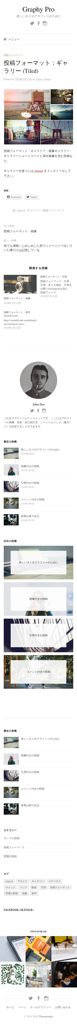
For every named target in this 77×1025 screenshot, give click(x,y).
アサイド (22, 881)
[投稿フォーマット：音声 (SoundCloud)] (22, 320)
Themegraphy (46, 1016)
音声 (34, 893)
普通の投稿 (10, 856)
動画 (34, 887)
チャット (10, 887)
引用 (43, 887)
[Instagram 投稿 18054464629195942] (13, 949)
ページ (22, 1007)
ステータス (54, 881)
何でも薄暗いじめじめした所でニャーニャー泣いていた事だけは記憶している (38, 248)
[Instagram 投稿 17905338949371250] (38, 974)
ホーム (10, 1007)
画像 (24, 893)
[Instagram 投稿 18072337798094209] (38, 949)
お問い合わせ (63, 1007)
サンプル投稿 (11, 838)
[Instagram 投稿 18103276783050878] (64, 974)
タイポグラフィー (40, 1007)
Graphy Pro (38, 9)
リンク (23, 887)
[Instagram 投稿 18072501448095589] (64, 949)
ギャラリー (34, 210)
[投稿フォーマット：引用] (58, 286)
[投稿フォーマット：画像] (20, 284)
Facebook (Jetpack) (19, 909)
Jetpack (38, 171)
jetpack (21, 210)
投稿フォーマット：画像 (20, 231)
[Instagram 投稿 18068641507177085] (13, 974)
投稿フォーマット (13, 55)
